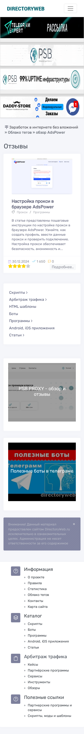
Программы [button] (19, 321)
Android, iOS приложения (32, 328)
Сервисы (35, 676)
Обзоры (34, 688)
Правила (35, 583)
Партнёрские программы (48, 670)
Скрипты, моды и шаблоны (49, 716)
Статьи (33, 648)
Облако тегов (38, 595)
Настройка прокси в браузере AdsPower (33, 203)
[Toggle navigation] (70, 8)
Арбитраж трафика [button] (26, 299)
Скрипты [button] (17, 292)
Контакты (35, 601)
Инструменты (39, 682)
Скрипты (35, 624)
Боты (13, 314)
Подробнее (42, 392)
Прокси (22, 212)
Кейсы (33, 665)
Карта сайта (38, 607)
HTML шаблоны (22, 306)
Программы (41, 212)
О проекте (36, 577)
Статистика (37, 589)
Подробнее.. (63, 267)
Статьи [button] (15, 335)
